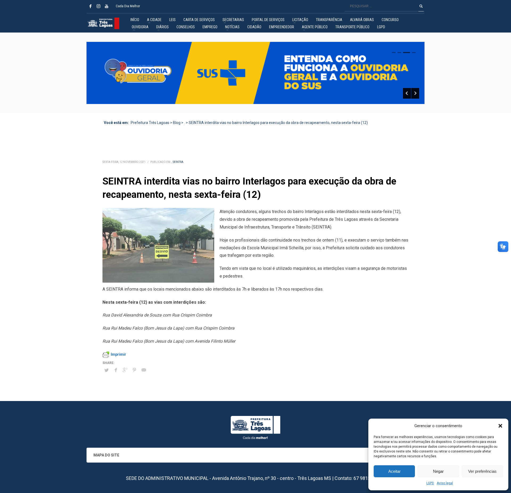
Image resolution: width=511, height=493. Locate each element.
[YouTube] (106, 6)
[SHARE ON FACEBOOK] (116, 370)
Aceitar (394, 471)
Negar (438, 471)
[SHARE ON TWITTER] (106, 370)
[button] (500, 425)
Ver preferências (482, 471)
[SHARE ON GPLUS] (125, 370)
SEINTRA (178, 162)
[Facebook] (90, 6)
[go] (421, 6)
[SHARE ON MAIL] (144, 370)
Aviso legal (445, 483)
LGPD (430, 483)
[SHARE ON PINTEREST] (134, 370)
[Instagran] (98, 6)
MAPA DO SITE (106, 455)
